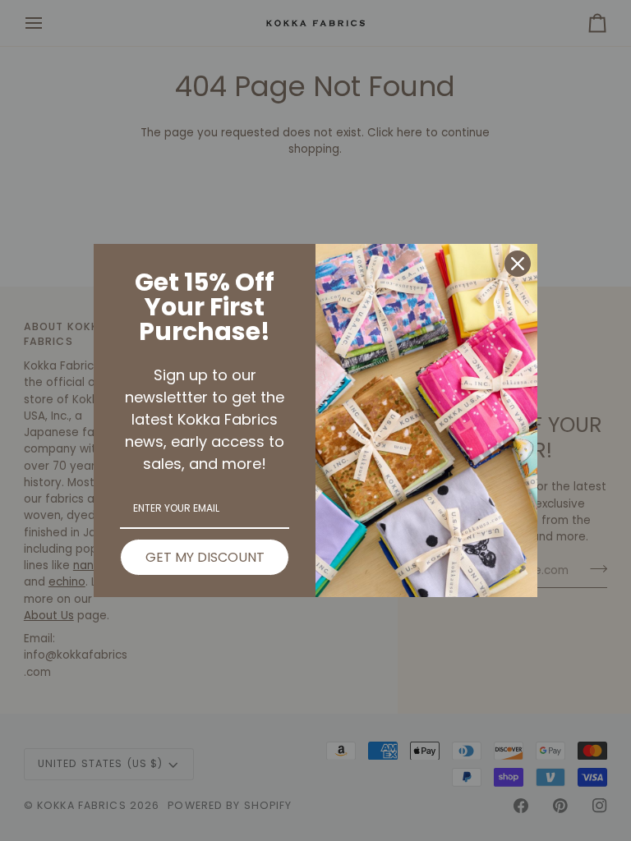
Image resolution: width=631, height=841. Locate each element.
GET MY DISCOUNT (205, 557)
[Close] (517, 263)
